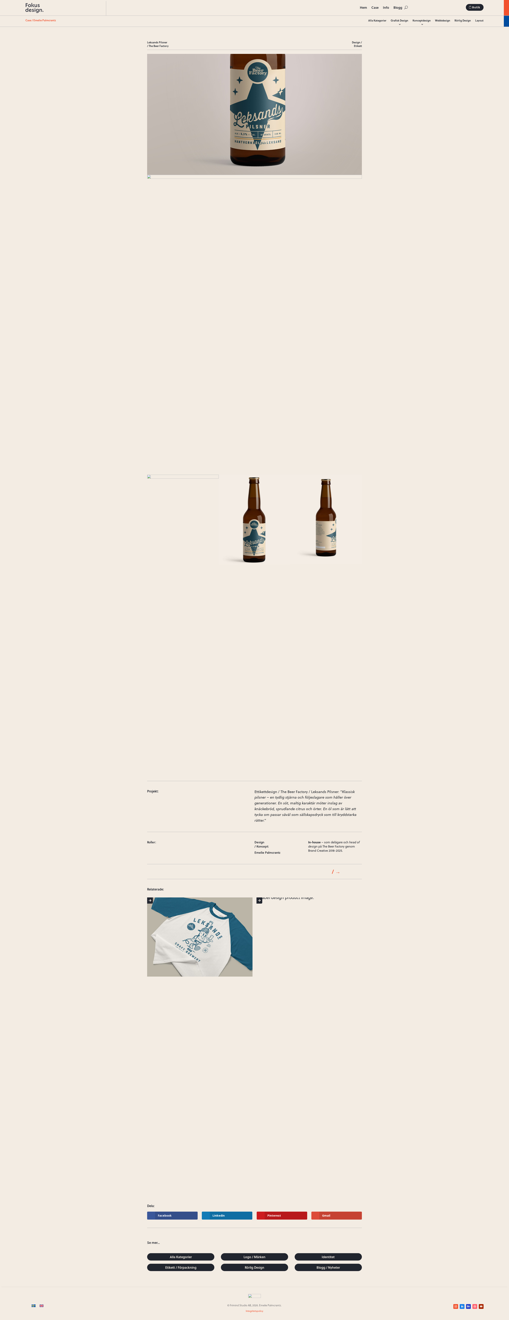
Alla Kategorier (377, 20)
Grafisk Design (399, 20)
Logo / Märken (254, 1257)
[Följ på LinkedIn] (462, 1306)
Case (375, 7)
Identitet (328, 1257)
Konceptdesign (422, 20)
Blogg (397, 7)
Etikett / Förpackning (180, 1267)
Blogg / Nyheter (328, 1267)
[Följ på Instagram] (455, 1306)
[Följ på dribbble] (474, 1306)
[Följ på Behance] (468, 1306)
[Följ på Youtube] (481, 1306)
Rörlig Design (463, 20)
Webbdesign (442, 20)
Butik (476, 7)
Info (386, 7)
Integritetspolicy (254, 1311)
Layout (479, 20)
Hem (363, 7)
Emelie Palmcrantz (44, 20)
